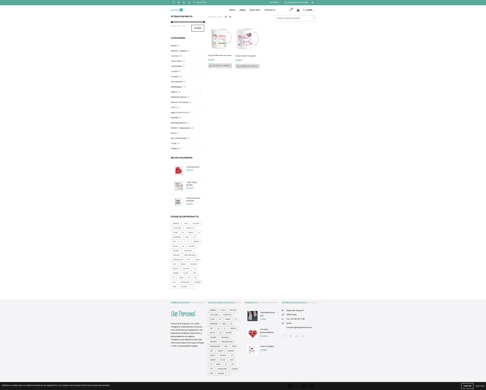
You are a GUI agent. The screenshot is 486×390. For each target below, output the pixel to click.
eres (187, 237)
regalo (175, 269)
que (174, 264)
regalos (186, 269)
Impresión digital (179, 97)
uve (174, 282)
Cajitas (174, 56)
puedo (197, 260)
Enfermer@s (176, 87)
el (198, 233)
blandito (176, 224)
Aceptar (467, 386)
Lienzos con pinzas (179, 102)
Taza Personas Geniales (193, 199)
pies (189, 260)
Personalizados (178, 123)
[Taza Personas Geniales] (179, 202)
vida (174, 287)
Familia (174, 92)
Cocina (174, 71)
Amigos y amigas (179, 51)
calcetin (195, 224)
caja (186, 224)
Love (173, 107)
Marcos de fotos (179, 112)
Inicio (232, 10)
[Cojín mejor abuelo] (179, 186)
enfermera (177, 237)
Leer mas (480, 386)
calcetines (177, 228)
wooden (184, 287)
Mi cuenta (274, 2)
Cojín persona (192, 167)
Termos (174, 148)
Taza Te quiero (267, 346)
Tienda (242, 10)
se (195, 269)
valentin (198, 282)
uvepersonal (185, 282)
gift (174, 242)
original (176, 251)
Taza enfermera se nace (219, 55)
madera (196, 242)
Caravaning (176, 66)
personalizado (190, 255)
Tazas (173, 143)
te (173, 278)
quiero (183, 264)
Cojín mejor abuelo (191, 183)
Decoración (177, 81)
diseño (190, 233)
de (183, 233)
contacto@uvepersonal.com (299, 327)
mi (183, 246)
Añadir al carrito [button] (221, 65)
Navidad (174, 117)
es (194, 237)
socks (185, 273)
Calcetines (176, 61)
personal (176, 255)
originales (188, 251)
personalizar (178, 260)
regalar (193, 264)
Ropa (173, 133)
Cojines (174, 76)
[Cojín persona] (179, 171)
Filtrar (197, 28)
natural (192, 246)
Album (173, 45)
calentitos (190, 228)
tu (189, 278)
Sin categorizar (178, 138)
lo (188, 242)
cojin (175, 233)
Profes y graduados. (181, 128)
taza (194, 273)
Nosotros (255, 10)
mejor (175, 246)
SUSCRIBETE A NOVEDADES (298, 2)
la (181, 242)
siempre (176, 273)
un (195, 278)
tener (181, 278)
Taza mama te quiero (245, 55)
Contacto (269, 10)
